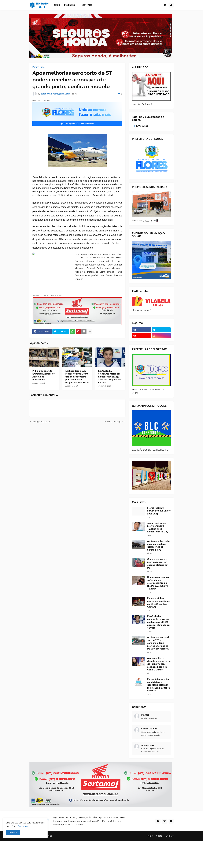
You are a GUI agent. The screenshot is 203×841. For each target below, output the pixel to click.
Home (150, 836)
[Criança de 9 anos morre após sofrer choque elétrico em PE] (138, 562)
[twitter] (161, 329)
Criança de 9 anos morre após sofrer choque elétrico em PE (157, 563)
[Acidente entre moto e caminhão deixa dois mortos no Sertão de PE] (138, 544)
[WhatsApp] (72, 331)
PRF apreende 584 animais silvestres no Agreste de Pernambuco (43, 375)
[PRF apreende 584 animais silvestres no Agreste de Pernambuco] (44, 357)
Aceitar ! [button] (13, 832)
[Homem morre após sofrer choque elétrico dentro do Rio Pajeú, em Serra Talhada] (138, 580)
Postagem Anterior (41, 421)
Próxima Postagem (113, 421)
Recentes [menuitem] (69, 5)
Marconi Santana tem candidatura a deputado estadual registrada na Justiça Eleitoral (158, 685)
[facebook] (141, 329)
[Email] (83, 331)
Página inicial (38, 67)
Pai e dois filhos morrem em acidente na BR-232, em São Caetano (158, 602)
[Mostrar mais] (89, 331)
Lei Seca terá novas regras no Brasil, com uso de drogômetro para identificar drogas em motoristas (77, 377)
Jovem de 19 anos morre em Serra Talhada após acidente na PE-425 (157, 527)
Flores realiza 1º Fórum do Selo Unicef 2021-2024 (159, 511)
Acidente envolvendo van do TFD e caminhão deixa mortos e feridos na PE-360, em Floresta (158, 643)
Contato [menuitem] (87, 5)
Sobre (159, 836)
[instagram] (161, 335)
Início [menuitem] (56, 5)
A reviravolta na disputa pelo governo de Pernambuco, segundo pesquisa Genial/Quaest (158, 664)
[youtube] (141, 335)
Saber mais (23, 826)
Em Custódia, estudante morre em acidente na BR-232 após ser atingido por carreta (109, 377)
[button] (165, 5)
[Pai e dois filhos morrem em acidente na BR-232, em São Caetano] (138, 601)
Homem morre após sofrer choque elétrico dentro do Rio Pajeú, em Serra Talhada (158, 583)
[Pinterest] (78, 331)
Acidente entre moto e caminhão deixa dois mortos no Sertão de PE (158, 545)
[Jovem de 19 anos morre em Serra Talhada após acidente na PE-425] (138, 526)
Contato (170, 836)
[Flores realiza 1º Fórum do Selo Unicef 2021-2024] (138, 511)
